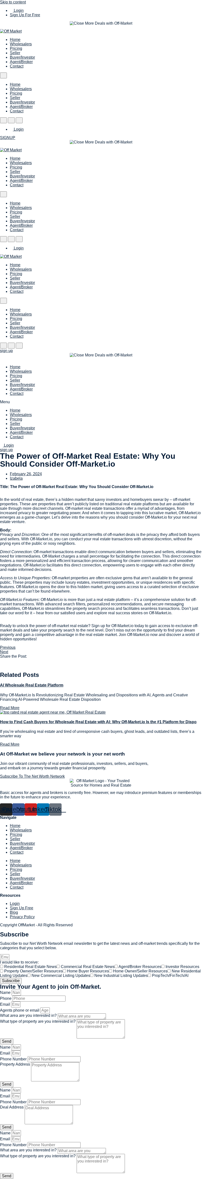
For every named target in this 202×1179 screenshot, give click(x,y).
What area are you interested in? (29, 1015)
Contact (16, 66)
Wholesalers (21, 44)
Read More (9, 708)
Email (5, 1004)
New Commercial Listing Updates (61, 975)
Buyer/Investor (22, 57)
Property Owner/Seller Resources (33, 971)
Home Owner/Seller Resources (140, 971)
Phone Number (14, 1059)
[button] (101, 402)
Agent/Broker (21, 62)
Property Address (15, 1064)
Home (15, 39)
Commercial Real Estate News (88, 967)
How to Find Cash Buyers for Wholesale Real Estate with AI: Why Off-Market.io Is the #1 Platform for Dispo (98, 722)
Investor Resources (182, 967)
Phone (6, 998)
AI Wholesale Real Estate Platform (31, 685)
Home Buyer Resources (88, 971)
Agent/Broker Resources (139, 967)
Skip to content (13, 2)
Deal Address (12, 1107)
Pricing (16, 48)
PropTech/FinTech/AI (170, 975)
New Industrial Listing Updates (121, 975)
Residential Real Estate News (30, 967)
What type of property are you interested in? (38, 1021)
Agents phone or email (20, 1010)
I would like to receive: (19, 962)
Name (6, 992)
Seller (15, 53)
